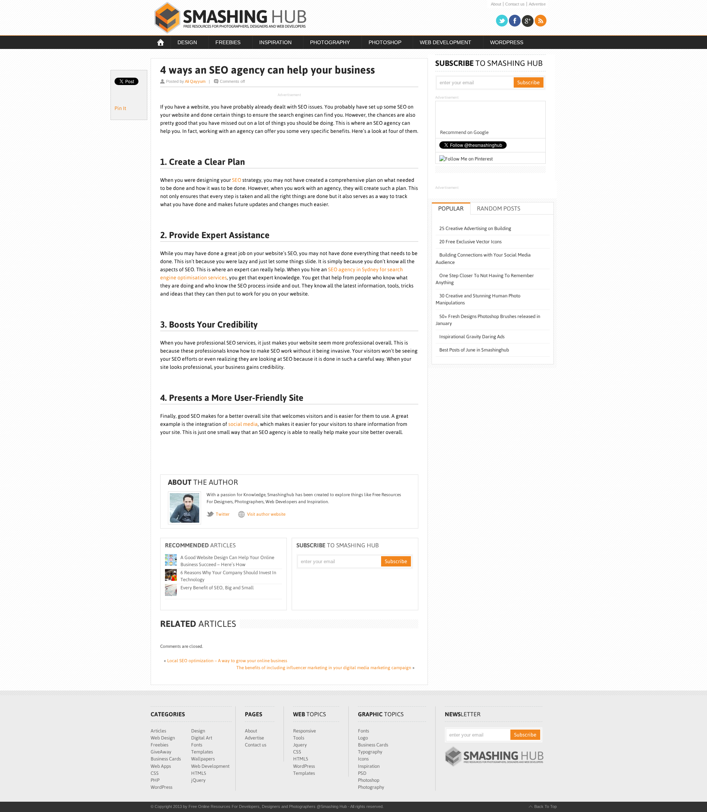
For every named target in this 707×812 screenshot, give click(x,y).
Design (183, 43)
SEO (236, 180)
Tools (298, 738)
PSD (362, 773)
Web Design (163, 738)
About (496, 4)
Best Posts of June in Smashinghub (474, 350)
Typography (370, 752)
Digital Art (201, 738)
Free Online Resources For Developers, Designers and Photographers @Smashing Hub (230, 17)
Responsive (304, 731)
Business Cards (166, 759)
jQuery (198, 780)
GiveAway (161, 752)
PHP (155, 780)
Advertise (537, 4)
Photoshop (381, 43)
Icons (363, 759)
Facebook (515, 21)
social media (243, 424)
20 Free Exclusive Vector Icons (470, 241)
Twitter (502, 21)
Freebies (224, 43)
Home (160, 42)
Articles (158, 731)
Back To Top (545, 806)
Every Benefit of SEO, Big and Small (217, 587)
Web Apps (161, 766)
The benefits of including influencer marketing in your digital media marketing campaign (323, 667)
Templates (202, 752)
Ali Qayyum (195, 81)
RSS (540, 21)
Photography (326, 43)
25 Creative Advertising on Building (475, 228)
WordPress (506, 42)
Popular (451, 208)
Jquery (300, 745)
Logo (363, 738)
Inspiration (272, 43)
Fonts (196, 745)
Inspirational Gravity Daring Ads (471, 336)
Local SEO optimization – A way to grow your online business (227, 660)
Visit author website (266, 514)
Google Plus (528, 21)
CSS (155, 773)
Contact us (515, 4)
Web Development (442, 43)
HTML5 (198, 773)
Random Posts (498, 208)
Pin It (120, 108)
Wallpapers (203, 759)
